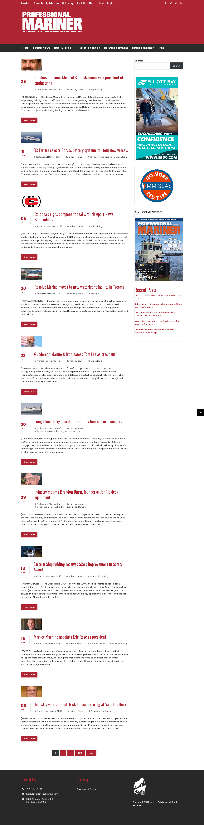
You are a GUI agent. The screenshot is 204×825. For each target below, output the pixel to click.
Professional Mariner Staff (49, 89)
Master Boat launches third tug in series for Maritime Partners (157, 322)
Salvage (95, 293)
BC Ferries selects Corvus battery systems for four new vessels (81, 150)
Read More (29, 120)
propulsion (110, 157)
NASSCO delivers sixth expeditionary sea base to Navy (158, 297)
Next (91, 753)
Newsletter (81, 3)
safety (93, 576)
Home (26, 48)
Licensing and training (54, 431)
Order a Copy (68, 3)
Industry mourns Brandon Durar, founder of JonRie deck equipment (76, 494)
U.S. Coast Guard (73, 431)
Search (139, 60)
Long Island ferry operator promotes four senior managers (78, 421)
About (92, 3)
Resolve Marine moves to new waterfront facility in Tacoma (79, 287)
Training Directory (143, 48)
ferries (93, 157)
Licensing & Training (116, 48)
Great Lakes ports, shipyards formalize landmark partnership (154, 331)
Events (102, 3)
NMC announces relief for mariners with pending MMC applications (155, 314)
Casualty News (41, 48)
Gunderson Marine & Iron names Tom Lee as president (74, 354)
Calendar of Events (86, 789)
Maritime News (62, 48)
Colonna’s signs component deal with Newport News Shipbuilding (74, 217)
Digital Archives (53, 3)
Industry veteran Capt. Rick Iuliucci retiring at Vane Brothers (81, 704)
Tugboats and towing (76, 507)
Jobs (161, 48)
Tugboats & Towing (88, 48)
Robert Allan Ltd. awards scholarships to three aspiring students (158, 305)
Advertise (25, 3)
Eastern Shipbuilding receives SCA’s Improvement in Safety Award (78, 567)
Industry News (76, 89)
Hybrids (100, 157)
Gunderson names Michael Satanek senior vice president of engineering (78, 80)
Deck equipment (45, 507)
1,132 (80, 753)
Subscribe (38, 3)
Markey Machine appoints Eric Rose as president (70, 637)
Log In (110, 3)
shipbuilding (96, 89)
